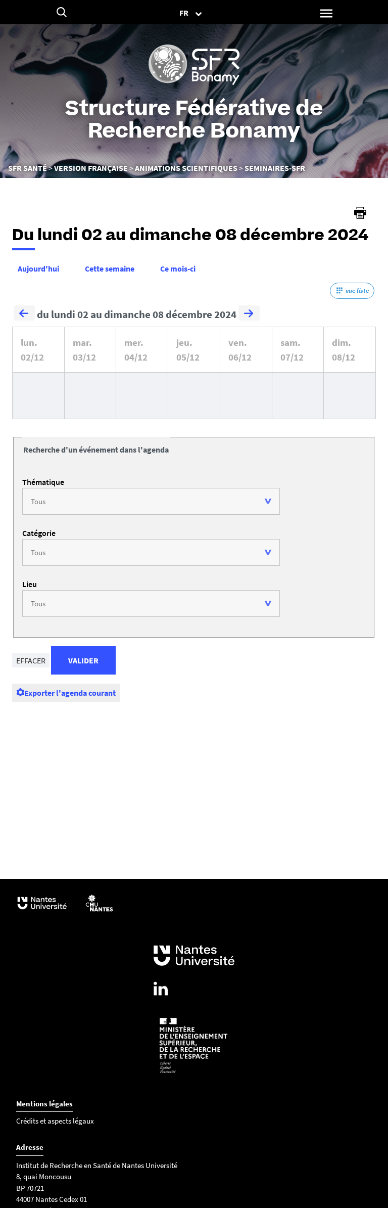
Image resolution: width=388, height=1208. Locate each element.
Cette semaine (109, 268)
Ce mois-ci (178, 268)
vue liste (357, 290)
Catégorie (39, 533)
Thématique (43, 482)
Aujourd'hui (38, 268)
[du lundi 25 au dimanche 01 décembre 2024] (24, 314)
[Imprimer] (360, 212)
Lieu (29, 584)
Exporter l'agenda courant (70, 693)
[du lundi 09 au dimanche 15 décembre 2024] (249, 314)
